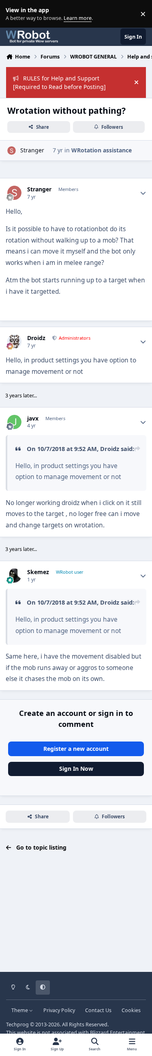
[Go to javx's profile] (14, 422)
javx (33, 418)
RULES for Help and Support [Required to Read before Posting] (59, 82)
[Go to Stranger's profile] (11, 150)
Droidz (36, 338)
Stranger (32, 150)
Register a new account (76, 748)
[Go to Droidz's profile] (14, 341)
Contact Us (98, 1010)
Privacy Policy (59, 1010)
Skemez (38, 572)
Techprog (17, 1024)
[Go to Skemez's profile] (14, 575)
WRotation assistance (101, 150)
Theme (20, 1010)
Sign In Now (76, 768)
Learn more (15, 14)
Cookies (131, 1010)
